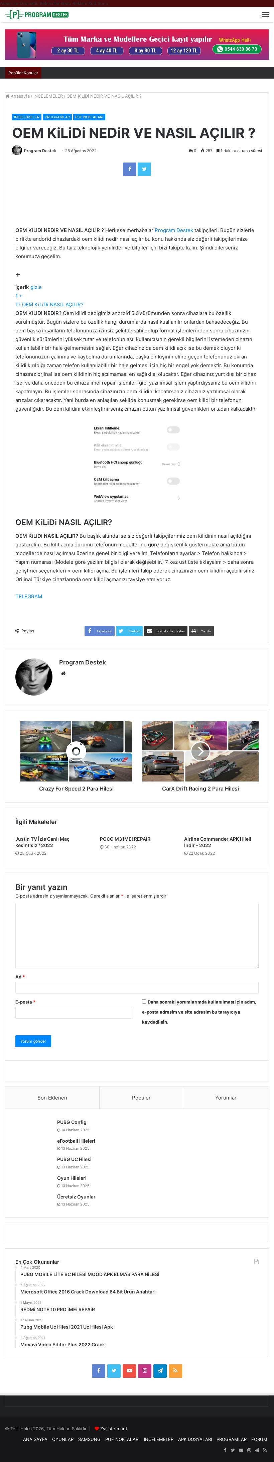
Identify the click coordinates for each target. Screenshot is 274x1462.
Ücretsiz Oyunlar (76, 1196)
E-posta (25, 1002)
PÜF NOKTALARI (89, 117)
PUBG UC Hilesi (74, 1159)
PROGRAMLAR (57, 117)
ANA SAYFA (35, 1439)
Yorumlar (226, 1097)
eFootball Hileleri (76, 1141)
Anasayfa (19, 96)
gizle (36, 287)
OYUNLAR (63, 1439)
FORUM (259, 1439)
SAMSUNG (89, 1439)
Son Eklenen (52, 1097)
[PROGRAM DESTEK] (36, 14)
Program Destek (40, 150)
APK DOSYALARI (195, 1439)
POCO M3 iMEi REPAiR (125, 839)
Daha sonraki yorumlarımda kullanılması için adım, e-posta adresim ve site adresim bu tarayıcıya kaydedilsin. (199, 1012)
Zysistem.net (113, 1428)
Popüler (141, 1097)
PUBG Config (72, 1122)
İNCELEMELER (48, 96)
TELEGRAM (28, 596)
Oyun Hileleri (72, 1178)
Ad (20, 976)
